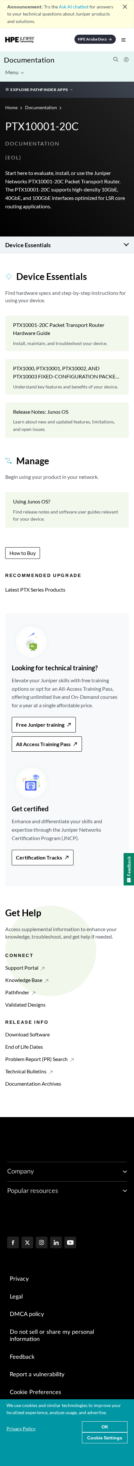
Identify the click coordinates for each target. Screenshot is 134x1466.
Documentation (29, 59)
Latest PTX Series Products (35, 589)
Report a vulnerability (37, 1375)
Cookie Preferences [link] (35, 1392)
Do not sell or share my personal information (52, 1336)
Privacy (19, 1279)
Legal (16, 1297)
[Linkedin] (56, 1243)
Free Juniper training (40, 724)
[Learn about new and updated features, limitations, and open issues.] (67, 420)
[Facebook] (13, 1243)
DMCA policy (27, 1314)
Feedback (22, 1357)
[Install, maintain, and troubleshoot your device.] (67, 333)
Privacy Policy (21, 1428)
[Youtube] (70, 1243)
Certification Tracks (39, 857)
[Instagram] (41, 1243)
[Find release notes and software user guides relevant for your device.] (67, 510)
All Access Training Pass (43, 744)
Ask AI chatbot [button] (73, 6)
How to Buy (22, 553)
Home (12, 107)
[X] (27, 1243)
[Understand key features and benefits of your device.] (67, 377)
